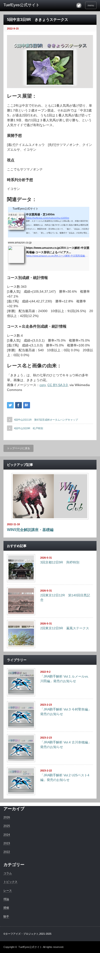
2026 (6, 817)
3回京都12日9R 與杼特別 (59, 562)
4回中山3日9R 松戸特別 (28, 428)
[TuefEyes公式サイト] (23, 5)
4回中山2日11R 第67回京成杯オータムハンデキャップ (46, 419)
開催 (6, 907)
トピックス (10, 881)
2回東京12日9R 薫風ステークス (64, 628)
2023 (6, 843)
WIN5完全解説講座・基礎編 (30, 530)
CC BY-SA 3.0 (57, 385)
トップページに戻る (18, 448)
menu (91, 5)
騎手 (6, 916)
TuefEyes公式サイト (30, 947)
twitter (78, 5)
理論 (6, 899)
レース (7, 890)
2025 (6, 826)
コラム (7, 873)
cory (43, 385)
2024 (6, 834)
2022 (6, 852)
